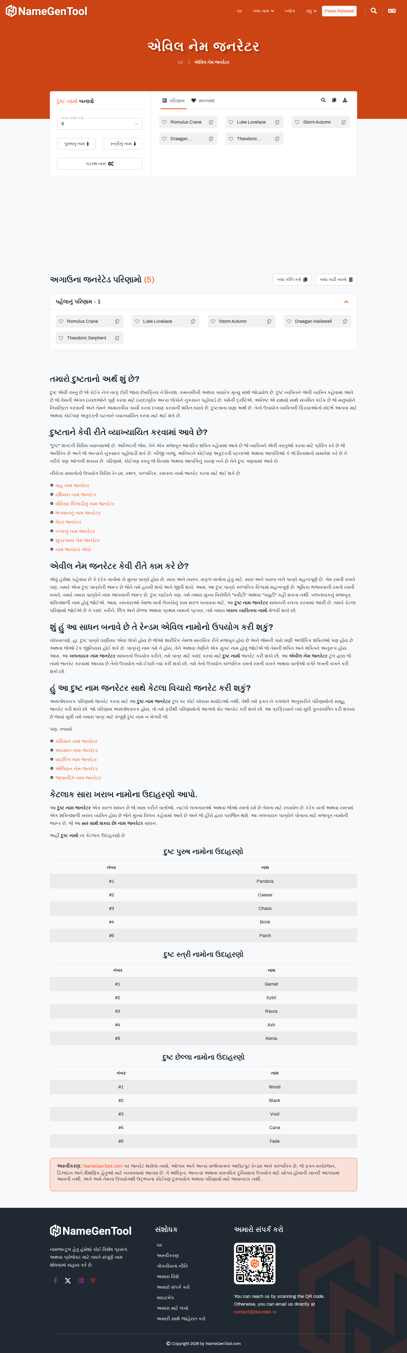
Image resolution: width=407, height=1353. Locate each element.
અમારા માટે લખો (172, 1308)
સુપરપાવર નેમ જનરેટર (77, 540)
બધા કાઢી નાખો (333, 279)
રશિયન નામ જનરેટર (76, 494)
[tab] (173, 103)
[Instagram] (81, 1281)
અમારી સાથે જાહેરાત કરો (181, 1318)
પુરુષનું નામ (74, 143)
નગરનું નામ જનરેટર (75, 531)
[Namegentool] (46, 11)
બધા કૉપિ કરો (289, 279)
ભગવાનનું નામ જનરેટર (78, 513)
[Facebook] (55, 1281)
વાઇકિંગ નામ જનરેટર (76, 759)
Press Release (339, 11)
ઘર (239, 11)
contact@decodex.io (255, 1311)
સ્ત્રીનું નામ (121, 143)
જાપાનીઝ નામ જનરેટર (78, 778)
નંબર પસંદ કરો (72, 118)
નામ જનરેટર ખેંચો (73, 549)
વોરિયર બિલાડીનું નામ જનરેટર (85, 504)
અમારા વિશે (168, 1276)
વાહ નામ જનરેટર (72, 485)
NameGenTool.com (103, 1166)
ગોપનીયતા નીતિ (172, 1266)
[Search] (374, 11)
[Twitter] (68, 1280)
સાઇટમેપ (165, 1297)
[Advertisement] (203, 218)
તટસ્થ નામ (96, 163)
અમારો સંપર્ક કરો (173, 1287)
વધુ (309, 11)
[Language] (392, 11)
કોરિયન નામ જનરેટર (76, 741)
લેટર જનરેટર (68, 522)
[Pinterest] (93, 1281)
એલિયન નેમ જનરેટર (76, 768)
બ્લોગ (290, 11)
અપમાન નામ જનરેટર (76, 750)
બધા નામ (261, 11)
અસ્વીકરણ (168, 1255)
